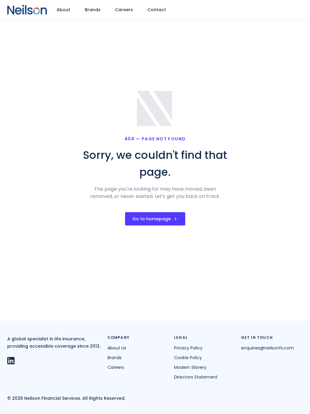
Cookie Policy (188, 358)
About (63, 10)
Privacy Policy (188, 348)
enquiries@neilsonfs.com (267, 348)
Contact (156, 10)
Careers (124, 10)
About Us (116, 348)
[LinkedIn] (12, 361)
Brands (93, 10)
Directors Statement (196, 377)
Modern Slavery (190, 367)
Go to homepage (151, 219)
